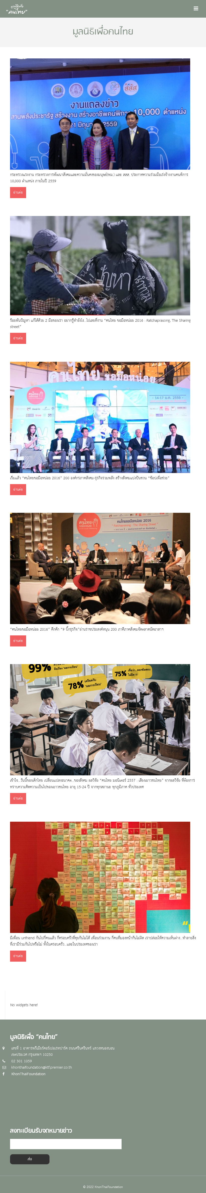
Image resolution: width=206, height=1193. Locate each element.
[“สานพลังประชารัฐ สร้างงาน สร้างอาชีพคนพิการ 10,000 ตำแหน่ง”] (100, 168)
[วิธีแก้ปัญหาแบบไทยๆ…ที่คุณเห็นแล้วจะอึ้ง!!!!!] (100, 314)
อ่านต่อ (18, 192)
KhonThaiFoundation (28, 1073)
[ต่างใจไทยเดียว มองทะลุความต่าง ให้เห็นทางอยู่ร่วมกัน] (100, 931)
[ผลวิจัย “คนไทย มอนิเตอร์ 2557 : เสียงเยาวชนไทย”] (100, 774)
